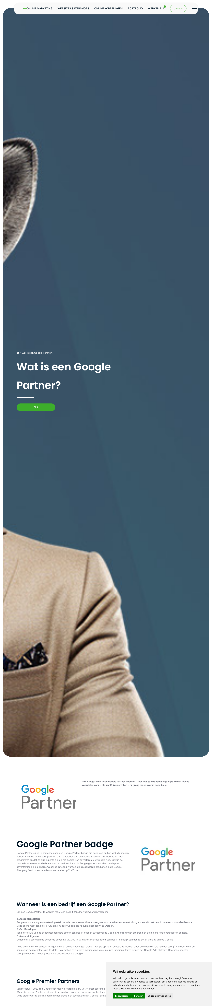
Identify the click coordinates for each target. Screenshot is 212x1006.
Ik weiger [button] (138, 996)
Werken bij (156, 8)
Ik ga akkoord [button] (121, 996)
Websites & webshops (73, 8)
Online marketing (39, 8)
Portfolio (135, 8)
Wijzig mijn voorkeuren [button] (159, 996)
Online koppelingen (108, 8)
